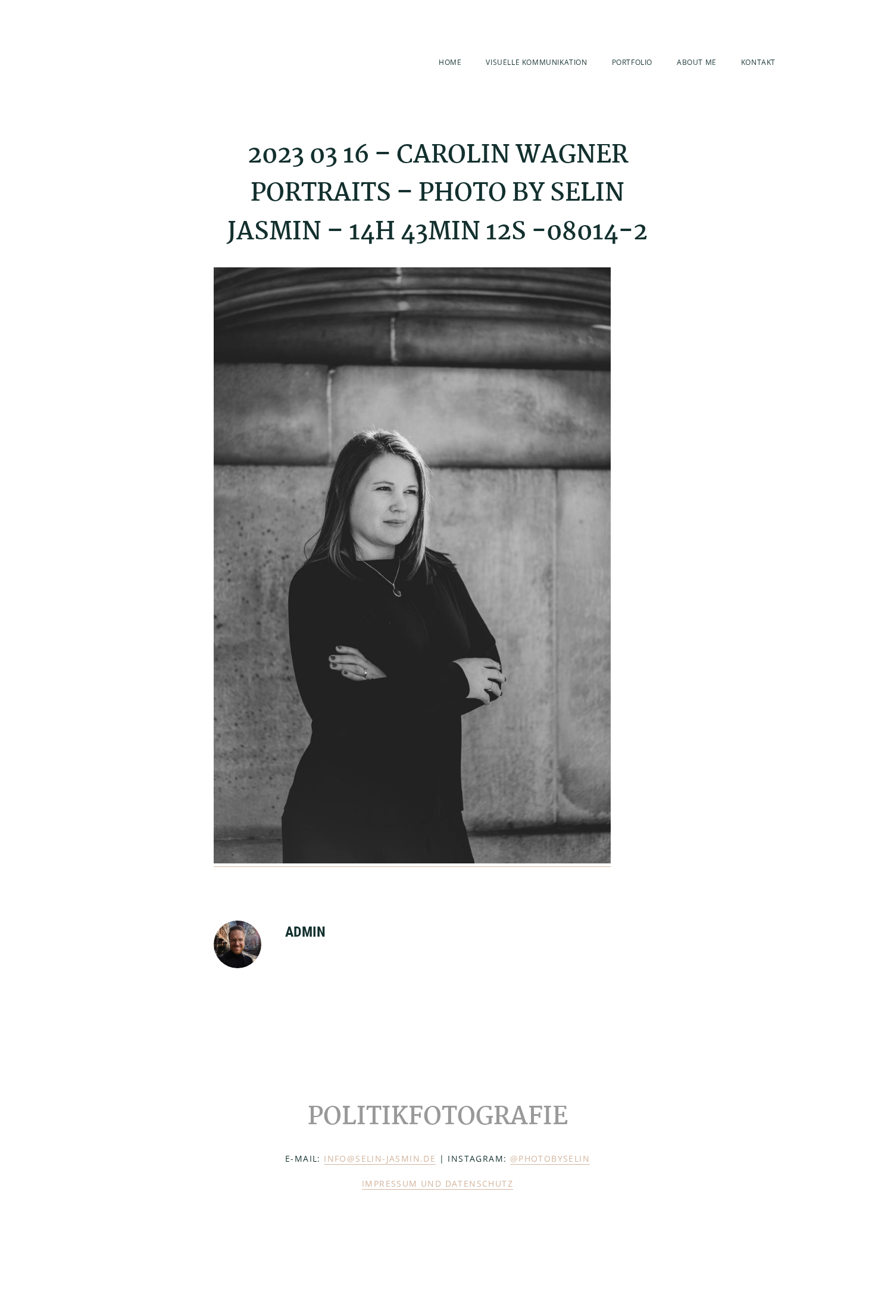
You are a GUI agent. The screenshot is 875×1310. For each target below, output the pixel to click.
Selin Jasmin (158, 61)
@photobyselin (550, 1158)
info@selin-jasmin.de (380, 1158)
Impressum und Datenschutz (437, 1183)
